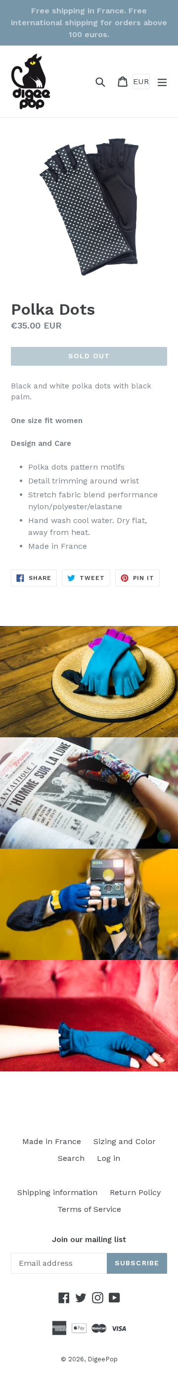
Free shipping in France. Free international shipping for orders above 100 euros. (89, 22)
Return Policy (135, 1192)
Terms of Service (89, 1209)
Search (71, 1158)
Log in (108, 1158)
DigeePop (103, 1359)
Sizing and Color (124, 1141)
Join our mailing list (89, 1239)
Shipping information (57, 1192)
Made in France (51, 1141)
